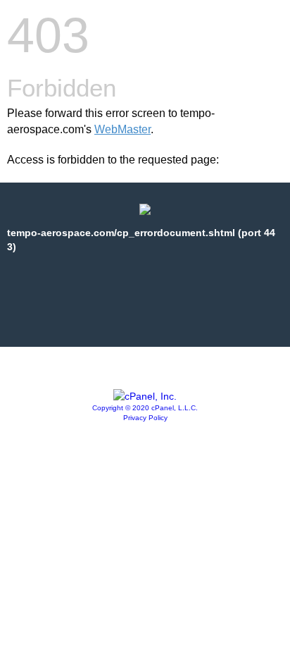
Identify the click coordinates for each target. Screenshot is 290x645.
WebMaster (122, 129)
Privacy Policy (145, 418)
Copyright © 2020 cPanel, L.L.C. (145, 408)
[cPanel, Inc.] (145, 396)
